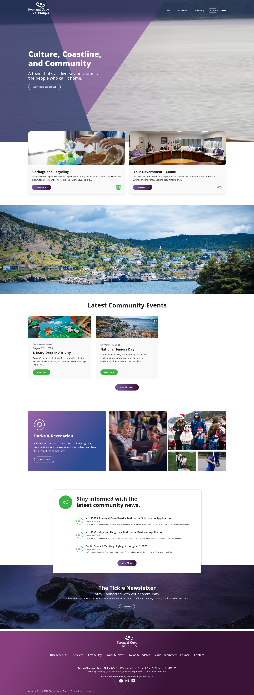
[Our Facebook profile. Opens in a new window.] (121, 681)
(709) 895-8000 (110, 676)
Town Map (199, 10)
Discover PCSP (59, 655)
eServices (171, 10)
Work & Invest (116, 655)
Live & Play (95, 655)
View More (127, 563)
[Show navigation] (223, 10)
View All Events (127, 387)
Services (78, 655)
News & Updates (139, 655)
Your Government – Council (172, 655)
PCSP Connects (185, 10)
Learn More (44, 459)
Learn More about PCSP (44, 86)
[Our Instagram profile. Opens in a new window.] (127, 681)
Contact (199, 655)
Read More (127, 606)
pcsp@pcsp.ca (146, 676)
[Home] (38, 8)
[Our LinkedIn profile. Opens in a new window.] (133, 681)
